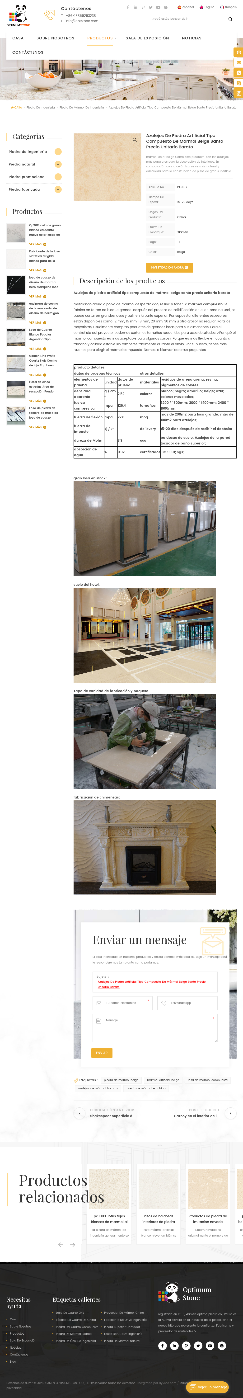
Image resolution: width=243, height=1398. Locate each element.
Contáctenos (28, 52)
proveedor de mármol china (124, 1313)
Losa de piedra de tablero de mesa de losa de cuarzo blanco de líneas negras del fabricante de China (45, 413)
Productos (100, 38)
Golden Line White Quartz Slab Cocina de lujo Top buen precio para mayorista (43, 361)
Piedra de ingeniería (28, 152)
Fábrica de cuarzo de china (76, 1320)
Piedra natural (22, 164)
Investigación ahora (167, 267)
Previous (60, 1244)
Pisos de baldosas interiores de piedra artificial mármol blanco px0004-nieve (109, 1219)
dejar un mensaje (212, 1387)
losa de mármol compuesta (208, 1080)
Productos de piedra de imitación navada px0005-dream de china (158, 1219)
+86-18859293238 (81, 16)
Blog (13, 1362)
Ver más (35, 244)
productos (17, 1334)
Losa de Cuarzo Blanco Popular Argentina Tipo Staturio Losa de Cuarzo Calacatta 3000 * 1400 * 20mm (44, 335)
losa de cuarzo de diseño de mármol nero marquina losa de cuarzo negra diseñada (43, 282)
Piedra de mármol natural (122, 1341)
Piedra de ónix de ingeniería (76, 1341)
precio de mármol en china (146, 1088)
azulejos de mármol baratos (98, 1088)
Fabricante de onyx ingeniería (125, 1320)
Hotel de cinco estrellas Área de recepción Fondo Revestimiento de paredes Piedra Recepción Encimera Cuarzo (44, 387)
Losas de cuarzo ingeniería (123, 1334)
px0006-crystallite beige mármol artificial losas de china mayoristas (208, 1219)
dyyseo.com (167, 1383)
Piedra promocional (27, 177)
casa (13, 1320)
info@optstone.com (81, 21)
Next (72, 1244)
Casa (18, 38)
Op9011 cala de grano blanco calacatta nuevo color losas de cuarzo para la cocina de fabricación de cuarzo (45, 230)
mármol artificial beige (163, 1080)
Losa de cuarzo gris (70, 1313)
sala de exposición (147, 38)
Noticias (192, 38)
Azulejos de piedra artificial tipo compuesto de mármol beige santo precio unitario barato (152, 984)
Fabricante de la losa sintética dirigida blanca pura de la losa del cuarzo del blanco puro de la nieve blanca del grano (44, 256)
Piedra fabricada (24, 189)
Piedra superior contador (122, 1327)
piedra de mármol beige (121, 1080)
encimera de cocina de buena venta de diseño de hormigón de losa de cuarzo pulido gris (44, 309)
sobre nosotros (56, 38)
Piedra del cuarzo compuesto (77, 1327)
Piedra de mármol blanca (74, 1334)
